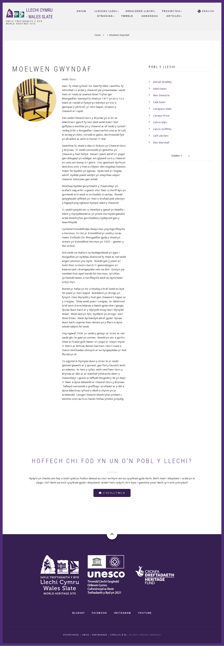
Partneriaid (99, 635)
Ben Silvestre (161, 95)
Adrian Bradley (162, 82)
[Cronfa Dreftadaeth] (158, 574)
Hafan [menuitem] (81, 11)
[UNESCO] (110, 574)
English (208, 11)
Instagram (122, 612)
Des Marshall (161, 142)
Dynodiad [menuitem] (105, 16)
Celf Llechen (160, 135)
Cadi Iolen (159, 102)
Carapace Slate (162, 108)
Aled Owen (160, 88)
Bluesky (78, 612)
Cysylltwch (113, 493)
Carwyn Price (161, 115)
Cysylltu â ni (118, 635)
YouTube (145, 612)
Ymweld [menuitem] (127, 16)
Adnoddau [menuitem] (150, 16)
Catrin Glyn (160, 122)
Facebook (99, 612)
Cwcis (85, 635)
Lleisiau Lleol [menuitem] (106, 11)
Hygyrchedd (71, 635)
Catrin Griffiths (162, 129)
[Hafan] (15, 13)
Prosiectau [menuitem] (171, 11)
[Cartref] (64, 574)
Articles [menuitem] (173, 16)
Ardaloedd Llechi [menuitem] (140, 11)
